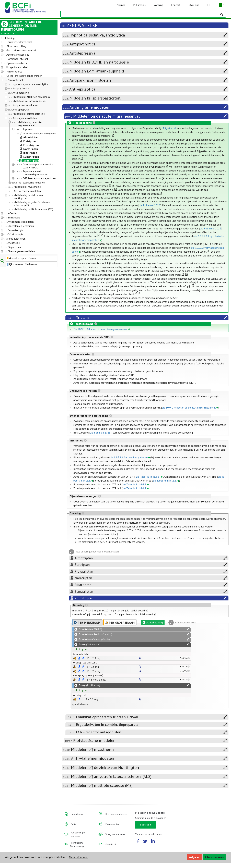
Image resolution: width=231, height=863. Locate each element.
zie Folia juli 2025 (100, 432)
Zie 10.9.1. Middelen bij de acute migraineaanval (100, 329)
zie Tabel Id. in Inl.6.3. (165, 480)
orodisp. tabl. (80, 695)
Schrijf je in (145, 824)
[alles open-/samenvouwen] (188, 629)
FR (209, 5)
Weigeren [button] (194, 857)
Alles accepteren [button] (214, 857)
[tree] (26, 145)
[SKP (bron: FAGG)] (79, 658)
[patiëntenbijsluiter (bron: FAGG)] (83, 658)
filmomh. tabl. (81, 654)
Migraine (167, 128)
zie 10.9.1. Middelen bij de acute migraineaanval (189, 407)
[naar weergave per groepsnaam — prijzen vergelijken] (74, 658)
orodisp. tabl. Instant (85, 662)
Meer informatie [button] (78, 857)
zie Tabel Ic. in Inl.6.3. (148, 476)
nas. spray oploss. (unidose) (88, 675)
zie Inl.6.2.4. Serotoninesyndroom (129, 457)
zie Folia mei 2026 (149, 205)
